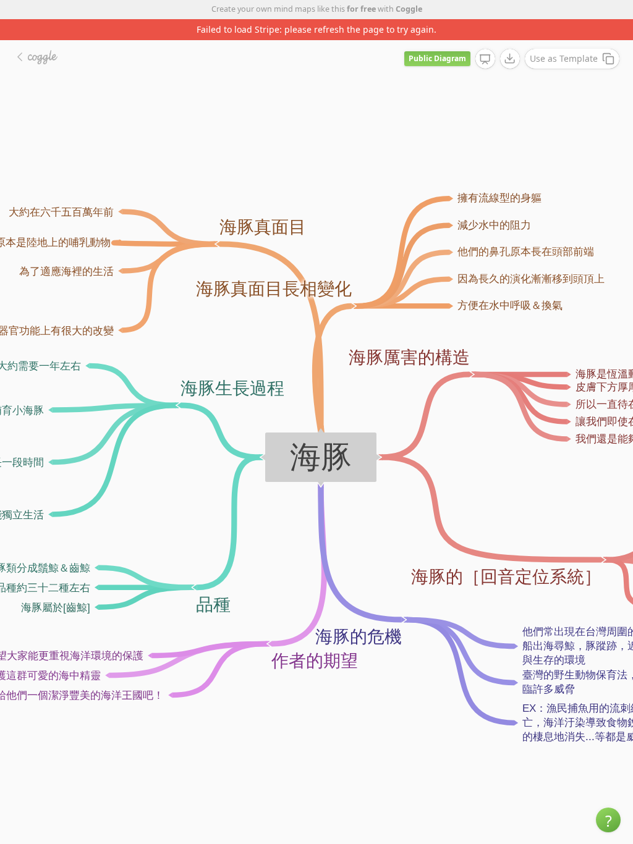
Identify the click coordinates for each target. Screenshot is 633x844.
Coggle (409, 9)
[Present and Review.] (485, 59)
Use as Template (564, 58)
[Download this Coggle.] (510, 59)
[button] (608, 820)
